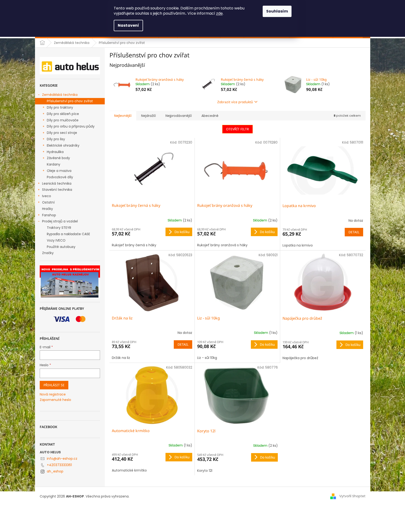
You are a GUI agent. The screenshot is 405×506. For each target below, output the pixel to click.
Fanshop (49, 215)
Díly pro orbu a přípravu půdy (71, 126)
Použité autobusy (61, 246)
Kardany (53, 164)
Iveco (46, 196)
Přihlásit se (54, 385)
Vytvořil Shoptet (352, 496)
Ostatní (48, 202)
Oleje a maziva (59, 170)
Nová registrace (53, 394)
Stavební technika (57, 189)
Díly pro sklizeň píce (63, 113)
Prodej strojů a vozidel (60, 221)
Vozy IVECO (56, 240)
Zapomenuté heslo (55, 400)
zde (219, 13)
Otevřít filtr (237, 129)
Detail (353, 232)
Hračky (47, 208)
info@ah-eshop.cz (62, 458)
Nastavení (128, 25)
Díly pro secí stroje (62, 132)
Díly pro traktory (60, 107)
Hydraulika (55, 151)
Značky (48, 253)
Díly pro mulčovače (62, 120)
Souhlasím (277, 11)
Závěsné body (58, 158)
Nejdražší (148, 115)
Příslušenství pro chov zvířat (70, 101)
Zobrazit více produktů (235, 102)
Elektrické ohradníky (63, 145)
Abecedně (209, 115)
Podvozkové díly (60, 177)
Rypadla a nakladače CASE (68, 234)
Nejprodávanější (178, 115)
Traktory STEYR (59, 227)
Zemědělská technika (60, 94)
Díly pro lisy (56, 139)
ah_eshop (55, 471)
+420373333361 (59, 465)
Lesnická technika (56, 183)
